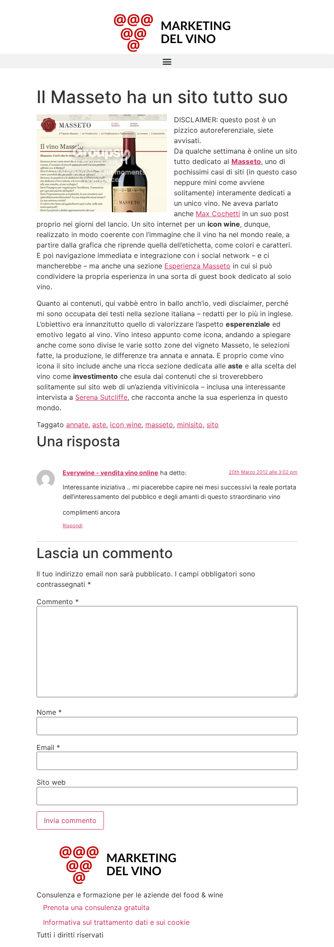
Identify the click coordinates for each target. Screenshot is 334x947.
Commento (58, 601)
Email (48, 747)
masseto (159, 424)
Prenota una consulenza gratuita (96, 907)
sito (213, 424)
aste (99, 424)
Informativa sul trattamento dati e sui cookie (116, 922)
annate (77, 424)
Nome (49, 712)
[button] (167, 61)
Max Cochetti (218, 213)
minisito (190, 424)
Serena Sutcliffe (101, 397)
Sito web (51, 782)
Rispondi (73, 525)
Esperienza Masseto (197, 265)
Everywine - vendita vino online (110, 472)
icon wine (125, 424)
